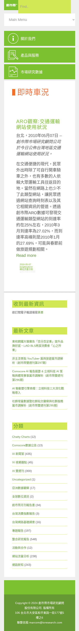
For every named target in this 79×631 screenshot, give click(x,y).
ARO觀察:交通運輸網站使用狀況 (38, 124)
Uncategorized (21, 479)
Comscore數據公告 (24, 445)
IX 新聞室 (18, 453)
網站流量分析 (26, 269)
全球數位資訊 (20, 496)
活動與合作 (19, 547)
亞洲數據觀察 (20, 488)
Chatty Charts (21, 436)
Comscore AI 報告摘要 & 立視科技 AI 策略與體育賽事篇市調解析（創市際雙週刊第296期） (37, 375)
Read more (26, 255)
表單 (40, 312)
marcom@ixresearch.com (45, 622)
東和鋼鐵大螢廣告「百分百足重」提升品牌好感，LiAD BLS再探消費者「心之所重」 (37, 346)
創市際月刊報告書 (23, 505)
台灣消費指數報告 (23, 513)
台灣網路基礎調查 (23, 522)
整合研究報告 (20, 539)
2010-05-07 (25, 264)
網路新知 (17, 564)
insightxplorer (26, 267)
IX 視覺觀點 (19, 462)
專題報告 (17, 530)
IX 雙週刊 (18, 470)
